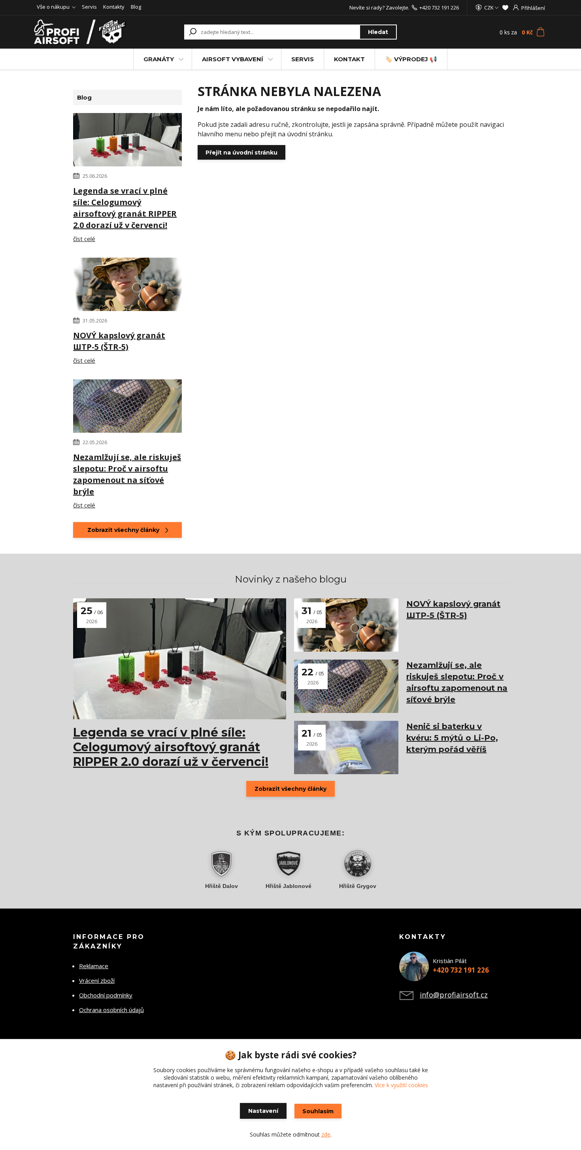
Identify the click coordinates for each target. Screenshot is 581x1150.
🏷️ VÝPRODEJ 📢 (411, 59)
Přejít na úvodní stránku (241, 152)
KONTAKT (349, 59)
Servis (89, 6)
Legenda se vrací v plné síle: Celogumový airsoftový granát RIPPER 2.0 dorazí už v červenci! (125, 207)
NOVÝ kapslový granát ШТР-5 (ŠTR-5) (119, 341)
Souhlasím (318, 1111)
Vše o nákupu (53, 6)
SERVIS (302, 59)
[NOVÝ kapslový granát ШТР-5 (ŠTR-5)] (127, 285)
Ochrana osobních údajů (111, 1010)
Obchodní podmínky (105, 995)
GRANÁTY (158, 59)
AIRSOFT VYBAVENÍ (232, 59)
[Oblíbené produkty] (505, 7)
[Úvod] (82, 32)
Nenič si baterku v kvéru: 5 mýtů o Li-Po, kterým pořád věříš (452, 738)
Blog (136, 6)
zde (325, 1134)
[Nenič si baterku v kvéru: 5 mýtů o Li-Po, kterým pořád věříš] (346, 747)
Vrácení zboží (97, 980)
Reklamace (93, 966)
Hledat (378, 32)
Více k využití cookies (401, 1085)
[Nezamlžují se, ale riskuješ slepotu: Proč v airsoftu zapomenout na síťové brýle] (127, 407)
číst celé (84, 239)
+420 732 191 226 (439, 7)
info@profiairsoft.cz (454, 994)
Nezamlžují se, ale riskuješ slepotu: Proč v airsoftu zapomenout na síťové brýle (127, 474)
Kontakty (113, 6)
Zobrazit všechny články (123, 530)
